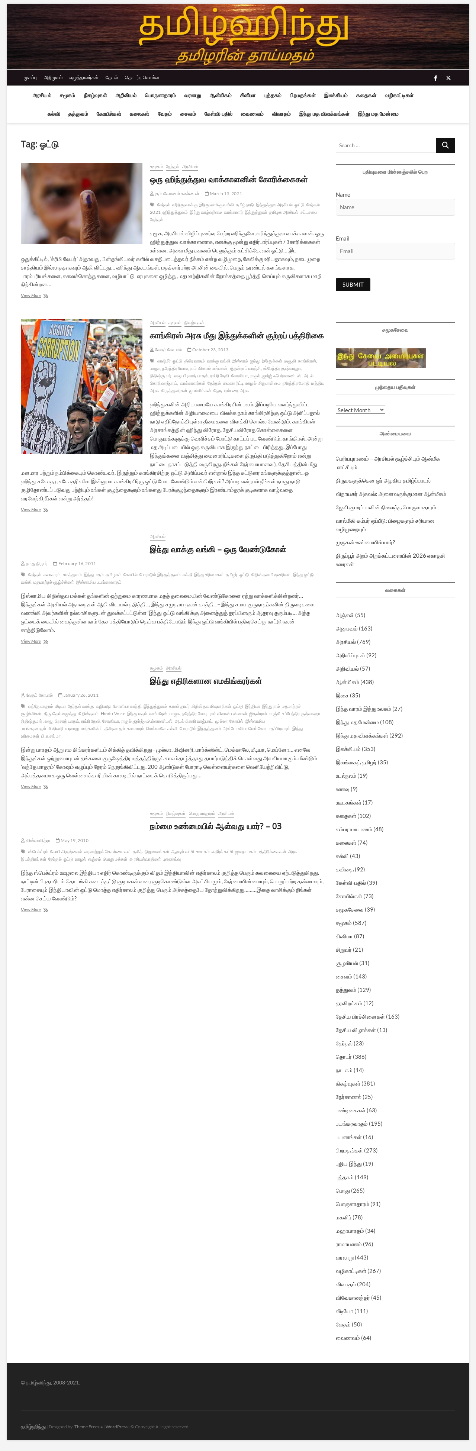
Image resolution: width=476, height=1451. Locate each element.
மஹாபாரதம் (350, 1230)
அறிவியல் (126, 95)
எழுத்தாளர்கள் (84, 77)
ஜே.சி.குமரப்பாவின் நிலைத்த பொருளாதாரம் (386, 507)
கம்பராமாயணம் (354, 829)
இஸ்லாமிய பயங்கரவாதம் (99, 582)
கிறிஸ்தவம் (88, 713)
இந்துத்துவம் (155, 706)
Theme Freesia (88, 1426)
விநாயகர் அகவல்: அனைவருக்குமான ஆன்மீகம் (391, 493)
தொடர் (344, 1056)
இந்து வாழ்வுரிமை (206, 212)
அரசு (244, 390)
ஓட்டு (300, 204)
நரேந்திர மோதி (296, 383)
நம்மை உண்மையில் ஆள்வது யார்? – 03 (216, 825)
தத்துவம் (78, 113)
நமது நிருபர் (36, 563)
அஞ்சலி (345, 615)
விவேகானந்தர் (353, 1297)
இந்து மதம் (94, 574)
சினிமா (248, 95)
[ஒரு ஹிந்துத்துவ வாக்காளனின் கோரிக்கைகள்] (81, 203)
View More (44, 296)
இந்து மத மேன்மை (378, 113)
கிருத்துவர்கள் (174, 390)
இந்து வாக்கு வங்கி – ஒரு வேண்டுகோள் (218, 548)
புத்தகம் (273, 95)
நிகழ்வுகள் (95, 95)
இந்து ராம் (271, 706)
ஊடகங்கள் (348, 802)
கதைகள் (366, 95)
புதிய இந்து (349, 1163)
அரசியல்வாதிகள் (145, 859)
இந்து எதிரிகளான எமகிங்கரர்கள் (206, 680)
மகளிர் (343, 1217)
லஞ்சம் (94, 859)
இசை (342, 695)
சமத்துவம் (72, 574)
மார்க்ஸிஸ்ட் (92, 728)
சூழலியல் (347, 963)
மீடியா (60, 706)
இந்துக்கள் (272, 361)
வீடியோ (344, 1310)
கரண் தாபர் (179, 706)
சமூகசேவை (350, 909)
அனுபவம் (347, 628)
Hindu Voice (113, 713)
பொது (343, 1190)
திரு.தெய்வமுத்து (60, 713)
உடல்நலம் (346, 775)
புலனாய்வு (172, 859)
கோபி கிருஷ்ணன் (66, 851)
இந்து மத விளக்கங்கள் (324, 113)
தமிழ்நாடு (245, 204)
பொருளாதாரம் (160, 95)
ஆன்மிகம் (221, 95)
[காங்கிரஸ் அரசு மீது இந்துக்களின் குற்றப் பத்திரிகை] (81, 386)
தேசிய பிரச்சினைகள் (360, 1016)
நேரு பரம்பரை (225, 390)
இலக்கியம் (336, 95)
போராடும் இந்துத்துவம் (160, 574)
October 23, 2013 (210, 349)
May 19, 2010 (74, 840)
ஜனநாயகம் (245, 851)
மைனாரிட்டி (233, 383)
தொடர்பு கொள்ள (142, 77)
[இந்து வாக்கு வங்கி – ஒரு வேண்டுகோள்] (81, 537)
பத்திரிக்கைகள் (272, 851)
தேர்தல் (172, 166)
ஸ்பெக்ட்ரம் (38, 851)
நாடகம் (344, 1070)
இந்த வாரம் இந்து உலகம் (363, 708)
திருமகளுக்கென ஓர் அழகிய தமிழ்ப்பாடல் (383, 480)
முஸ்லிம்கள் (200, 390)
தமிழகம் (114, 574)
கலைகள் (139, 113)
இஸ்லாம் (240, 361)
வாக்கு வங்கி (218, 361)
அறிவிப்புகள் (350, 655)
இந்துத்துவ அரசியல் (274, 204)
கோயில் (130, 574)
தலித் (138, 851)
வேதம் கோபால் (168, 349)
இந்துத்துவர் (256, 212)
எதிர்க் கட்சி (222, 851)
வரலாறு (192, 95)
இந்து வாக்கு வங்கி (216, 204)
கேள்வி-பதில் (218, 113)
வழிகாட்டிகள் (399, 95)
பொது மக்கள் (115, 859)
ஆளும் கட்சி (182, 851)
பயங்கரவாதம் (352, 1123)
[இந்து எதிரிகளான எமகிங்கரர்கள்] (81, 668)
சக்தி (187, 574)
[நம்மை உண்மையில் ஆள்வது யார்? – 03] (81, 814)
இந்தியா (252, 706)
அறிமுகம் (53, 77)
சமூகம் (67, 95)
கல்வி (54, 113)
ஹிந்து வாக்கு (184, 204)
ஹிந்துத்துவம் (175, 212)
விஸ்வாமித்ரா (37, 840)
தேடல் (112, 77)
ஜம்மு (255, 361)
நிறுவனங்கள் (157, 851)
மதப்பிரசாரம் (279, 728)
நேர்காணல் (348, 1096)
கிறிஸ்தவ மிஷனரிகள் (271, 574)
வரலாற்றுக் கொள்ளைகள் (107, 851)
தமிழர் (232, 574)
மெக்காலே (155, 728)
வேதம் (165, 113)
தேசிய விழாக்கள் (356, 1029)
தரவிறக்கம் (349, 1003)
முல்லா (221, 721)
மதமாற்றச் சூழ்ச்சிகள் (53, 582)
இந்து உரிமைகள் (209, 574)
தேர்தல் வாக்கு (81, 706)
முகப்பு (30, 77)
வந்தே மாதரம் (41, 706)
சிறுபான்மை (269, 383)
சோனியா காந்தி (127, 706)
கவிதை (345, 869)
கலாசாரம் (52, 574)
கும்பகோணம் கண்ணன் (176, 193)
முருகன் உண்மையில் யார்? (365, 542)
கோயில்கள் (109, 113)
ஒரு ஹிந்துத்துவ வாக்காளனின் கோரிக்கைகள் (229, 178)
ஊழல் (251, 383)
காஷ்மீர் (164, 361)
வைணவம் (252, 113)
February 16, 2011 (77, 563)
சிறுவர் (344, 949)
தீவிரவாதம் (194, 361)
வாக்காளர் (233, 212)
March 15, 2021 (225, 193)
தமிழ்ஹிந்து (33, 1426)
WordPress (117, 1426)
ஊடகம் (203, 851)
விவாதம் (281, 113)
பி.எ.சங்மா (50, 736)
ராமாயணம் (349, 1244)
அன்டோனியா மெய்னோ (244, 728)
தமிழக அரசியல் (284, 212)
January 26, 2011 (80, 695)
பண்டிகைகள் (351, 1110)
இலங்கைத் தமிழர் (356, 762)
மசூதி (290, 361)
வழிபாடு (103, 706)
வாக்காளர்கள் (193, 383)
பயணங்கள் (349, 1137)
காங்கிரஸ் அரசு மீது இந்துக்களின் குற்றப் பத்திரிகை (237, 335)
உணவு (343, 789)
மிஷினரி (55, 728)
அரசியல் (42, 95)
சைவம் (188, 113)
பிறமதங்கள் (302, 95)
